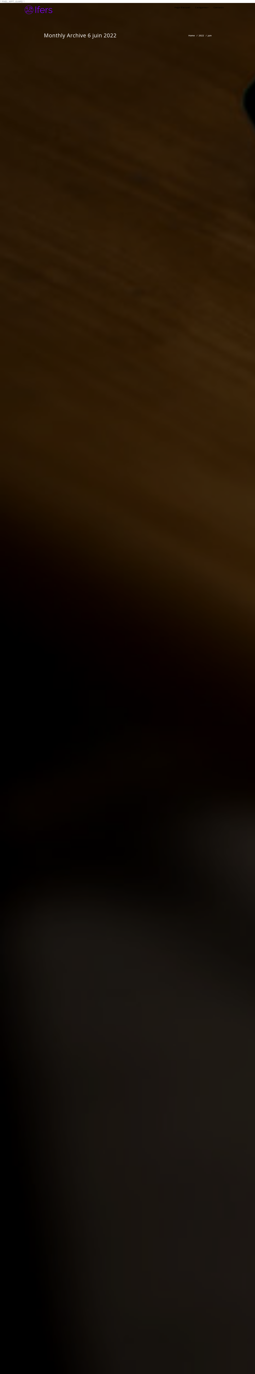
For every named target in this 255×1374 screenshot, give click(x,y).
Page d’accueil (182, 7)
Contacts (219, 7)
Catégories (201, 7)
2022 (201, 35)
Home (191, 35)
